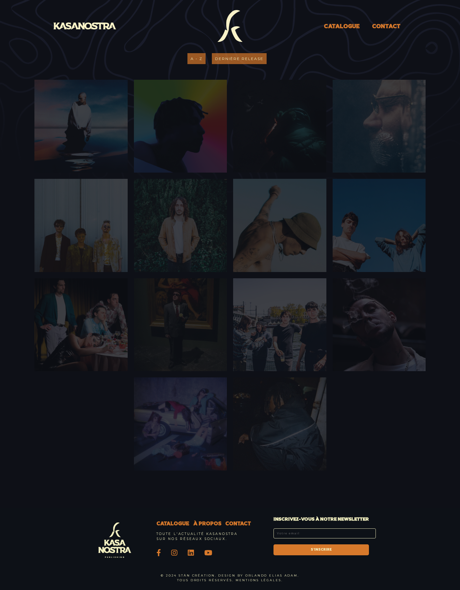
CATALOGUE (342, 26)
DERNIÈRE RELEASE (239, 58)
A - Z (196, 58)
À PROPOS (207, 524)
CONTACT (386, 26)
